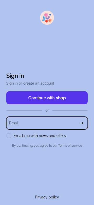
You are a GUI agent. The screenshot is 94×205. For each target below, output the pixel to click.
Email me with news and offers (40, 136)
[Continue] (81, 123)
